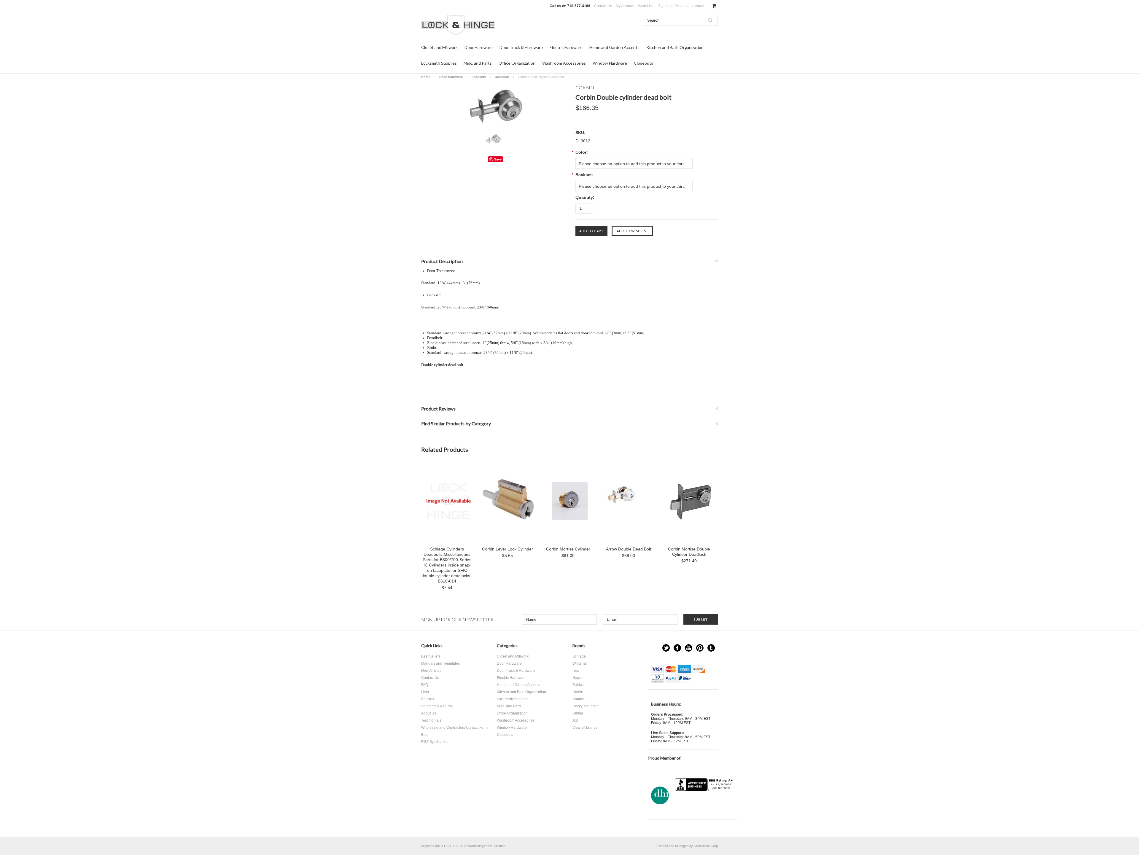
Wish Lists (646, 6)
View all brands (584, 727)
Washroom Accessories (564, 63)
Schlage (579, 656)
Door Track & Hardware (521, 47)
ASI (575, 720)
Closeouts (643, 63)
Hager (577, 678)
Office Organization (517, 63)
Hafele (577, 692)
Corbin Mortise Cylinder (568, 549)
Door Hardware (478, 47)
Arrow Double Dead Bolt (628, 549)
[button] (704, 802)
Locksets (479, 77)
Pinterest (700, 648)
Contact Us (603, 6)
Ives (575, 671)
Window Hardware (610, 63)
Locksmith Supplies (439, 63)
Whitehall (580, 663)
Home (425, 77)
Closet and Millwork (439, 47)
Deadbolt (502, 77)
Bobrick (578, 699)
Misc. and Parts (478, 63)
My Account (625, 6)
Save (498, 159)
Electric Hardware (566, 47)
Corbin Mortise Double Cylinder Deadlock (689, 552)
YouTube (688, 648)
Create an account (689, 6)
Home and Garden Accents (614, 47)
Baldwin (579, 685)
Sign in (663, 6)
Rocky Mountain (585, 706)
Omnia (577, 713)
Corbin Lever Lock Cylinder (507, 549)
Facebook (677, 648)
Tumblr (711, 648)
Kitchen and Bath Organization (675, 47)
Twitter (666, 648)
